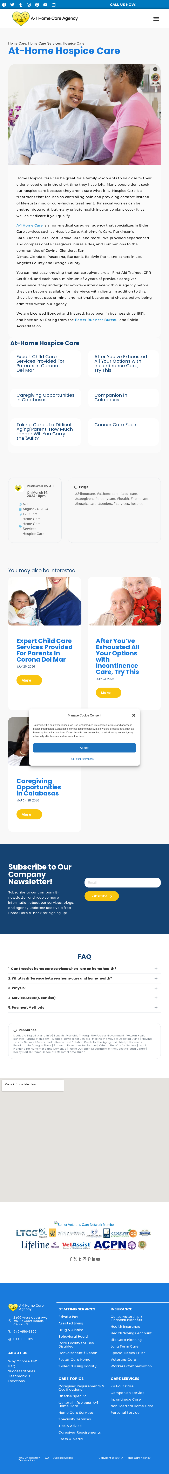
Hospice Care (73, 43)
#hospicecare (85, 503)
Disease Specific (73, 1396)
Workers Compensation (131, 1366)
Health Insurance (125, 1326)
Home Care (17, 43)
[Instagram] (29, 5)
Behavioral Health (74, 1336)
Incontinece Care (126, 1399)
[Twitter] (12, 5)
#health (123, 498)
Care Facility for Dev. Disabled (77, 1345)
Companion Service (127, 1392)
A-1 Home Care (29, 225)
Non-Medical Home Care (132, 1406)
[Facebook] (4, 5)
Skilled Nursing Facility (77, 1366)
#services (121, 503)
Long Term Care (124, 1346)
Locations (16, 1381)
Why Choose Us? (22, 1361)
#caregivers (84, 498)
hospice (137, 503)
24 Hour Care (122, 1386)
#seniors (105, 503)
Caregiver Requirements (80, 1432)
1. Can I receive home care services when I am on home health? (62, 968)
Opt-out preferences (82, 758)
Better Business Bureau (96, 320)
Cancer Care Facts (115, 424)
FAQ (11, 1366)
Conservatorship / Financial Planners (126, 1318)
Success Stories (21, 1371)
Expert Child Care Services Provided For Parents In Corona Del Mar (40, 363)
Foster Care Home (74, 1359)
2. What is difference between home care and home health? (60, 978)
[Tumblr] (20, 5)
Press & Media (71, 1439)
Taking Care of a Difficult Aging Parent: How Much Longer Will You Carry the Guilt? (44, 431)
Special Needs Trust (128, 1353)
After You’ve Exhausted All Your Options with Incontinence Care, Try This (120, 363)
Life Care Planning (126, 1339)
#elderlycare (105, 498)
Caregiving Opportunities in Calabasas (45, 397)
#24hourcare (85, 494)
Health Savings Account (131, 1333)
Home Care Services (44, 43)
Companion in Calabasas (110, 397)
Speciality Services (75, 1419)
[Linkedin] (53, 5)
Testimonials (19, 1376)
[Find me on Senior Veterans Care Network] (84, 1224)
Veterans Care (123, 1359)
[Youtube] (45, 5)
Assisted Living (71, 1323)
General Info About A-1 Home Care (78, 1404)
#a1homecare (108, 494)
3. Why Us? (17, 988)
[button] (134, 715)
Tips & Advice (70, 1425)
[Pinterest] (37, 5)
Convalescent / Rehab (78, 1353)
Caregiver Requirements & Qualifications (81, 1388)
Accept (84, 747)
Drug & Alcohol (71, 1330)
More (26, 680)
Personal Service (125, 1412)
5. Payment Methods (26, 1007)
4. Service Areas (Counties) (32, 997)
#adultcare (129, 494)
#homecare (139, 498)
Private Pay (68, 1316)
